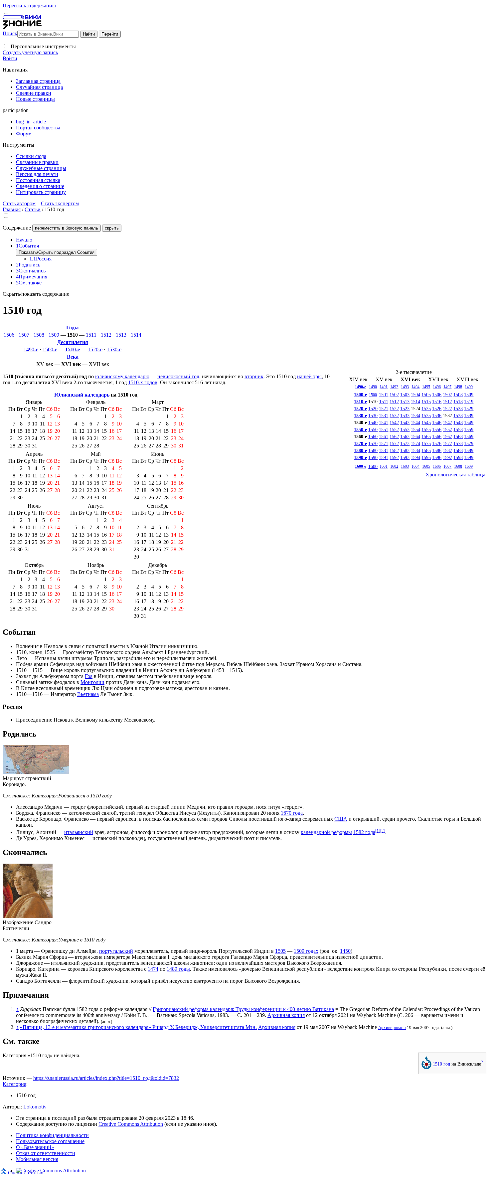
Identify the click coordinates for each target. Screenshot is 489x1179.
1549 (468, 422)
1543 (404, 422)
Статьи (33, 209)
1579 (468, 443)
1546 (436, 422)
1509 (55, 335)
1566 (436, 436)
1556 (436, 429)
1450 (345, 951)
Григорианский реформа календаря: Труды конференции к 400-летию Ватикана (243, 1009)
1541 (383, 422)
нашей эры (309, 376)
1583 (404, 450)
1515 (426, 401)
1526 (436, 408)
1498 (458, 387)
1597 (447, 457)
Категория (14, 1084)
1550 (373, 429)
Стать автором (19, 203)
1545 (426, 422)
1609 (469, 466)
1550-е (360, 429)
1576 (436, 443)
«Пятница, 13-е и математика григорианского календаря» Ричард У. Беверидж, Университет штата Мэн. (138, 1027)
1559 (468, 429)
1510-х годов (142, 382)
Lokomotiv (35, 1106)
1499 (469, 387)
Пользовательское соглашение (50, 1141)
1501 (383, 394)
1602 (394, 466)
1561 (383, 436)
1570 (373, 443)
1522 (394, 408)
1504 (415, 394)
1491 (384, 387)
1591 (383, 457)
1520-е (95, 349)
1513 (122, 335)
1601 (384, 466)
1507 (25, 335)
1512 (107, 335)
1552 (394, 429)
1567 (447, 436)
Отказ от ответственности (45, 1153)
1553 (404, 429)
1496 (437, 387)
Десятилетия (72, 342)
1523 (404, 408)
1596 (436, 457)
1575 (426, 443)
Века (73, 357)
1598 (458, 457)
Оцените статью (25, 1172)
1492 (394, 387)
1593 (404, 457)
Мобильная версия (37, 1159)
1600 (373, 466)
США (340, 819)
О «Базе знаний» (35, 1147)
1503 (404, 394)
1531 (383, 415)
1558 (458, 429)
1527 (447, 408)
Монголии (92, 682)
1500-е (50, 349)
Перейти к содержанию (29, 5)
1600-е (360, 466)
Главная (12, 209)
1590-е (360, 457)
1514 (136, 335)
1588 (458, 450)
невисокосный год (178, 376)
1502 (394, 394)
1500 (373, 395)
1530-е (114, 349)
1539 (468, 415)
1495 (426, 387)
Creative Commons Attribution (130, 1124)
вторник (253, 376)
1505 (426, 394)
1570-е (360, 443)
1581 (383, 450)
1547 (447, 422)
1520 (373, 408)
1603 (405, 466)
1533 (404, 415)
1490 (373, 387)
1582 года (364, 832)
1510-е (72, 349)
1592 (394, 457)
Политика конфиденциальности (52, 1135)
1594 (415, 457)
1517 (447, 401)
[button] (6, 46)
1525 (426, 408)
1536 (436, 415)
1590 (373, 457)
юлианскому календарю (122, 376)
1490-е (31, 349)
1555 (426, 429)
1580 (373, 450)
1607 (447, 466)
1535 (426, 415)
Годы (72, 327)
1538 (458, 415)
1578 (458, 443)
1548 (458, 422)
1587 (447, 450)
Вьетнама (88, 694)
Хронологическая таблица (455, 474)
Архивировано (392, 1027)
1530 (373, 415)
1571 (383, 443)
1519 (468, 401)
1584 (415, 450)
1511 (92, 335)
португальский (116, 951)
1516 (436, 401)
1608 (458, 466)
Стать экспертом (60, 203)
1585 (426, 450)
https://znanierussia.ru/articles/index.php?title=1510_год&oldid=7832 (106, 1078)
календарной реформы (326, 832)
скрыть (112, 228)
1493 (405, 387)
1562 (394, 436)
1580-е (360, 450)
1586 (436, 450)
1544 (415, 422)
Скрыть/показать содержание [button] (36, 294)
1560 (373, 436)
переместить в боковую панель (66, 228)
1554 (415, 429)
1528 (458, 408)
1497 (447, 387)
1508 (40, 335)
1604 (415, 466)
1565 (426, 436)
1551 (383, 429)
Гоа (88, 676)
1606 (437, 466)
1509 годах (306, 951)
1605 (426, 466)
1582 (394, 450)
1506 (10, 335)
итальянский (78, 832)
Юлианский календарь (81, 395)
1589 (468, 450)
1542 (394, 422)
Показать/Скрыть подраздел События (56, 252)
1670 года (292, 813)
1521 (383, 408)
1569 (468, 436)
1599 (468, 457)
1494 (415, 387)
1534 (415, 415)
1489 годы (178, 969)
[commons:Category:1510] (426, 1067)
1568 (458, 436)
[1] (377, 830)
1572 (394, 443)
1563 (404, 436)
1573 (404, 443)
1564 (415, 436)
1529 (468, 408)
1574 (415, 443)
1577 (447, 443)
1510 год (441, 1064)
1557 (447, 429)
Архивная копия (286, 1015)
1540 (373, 422)
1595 (426, 457)
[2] (382, 830)
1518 (458, 401)
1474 (153, 969)
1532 (394, 415)
